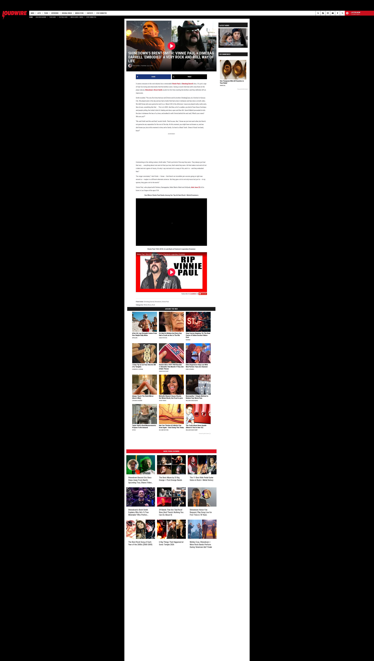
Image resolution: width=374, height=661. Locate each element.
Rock (153, 305)
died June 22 (195, 187)
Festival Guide (63, 17)
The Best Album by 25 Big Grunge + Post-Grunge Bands (170, 478)
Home (31, 17)
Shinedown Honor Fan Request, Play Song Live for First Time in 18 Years (201, 512)
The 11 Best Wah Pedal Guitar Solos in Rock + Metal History (201, 478)
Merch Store (79, 13)
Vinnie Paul (176, 84)
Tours (46, 13)
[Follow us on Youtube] (332, 13)
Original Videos (67, 13)
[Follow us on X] (342, 13)
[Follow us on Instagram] (327, 13)
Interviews (55, 13)
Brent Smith (158, 90)
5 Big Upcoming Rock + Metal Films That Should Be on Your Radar (232, 44)
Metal (145, 305)
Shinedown (149, 90)
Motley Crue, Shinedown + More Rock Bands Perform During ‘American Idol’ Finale (201, 544)
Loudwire (193, 294)
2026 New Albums (41, 17)
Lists (39, 13)
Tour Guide (52, 17)
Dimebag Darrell (187, 84)
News (32, 13)
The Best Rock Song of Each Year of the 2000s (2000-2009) (140, 543)
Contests (90, 13)
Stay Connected (91, 17)
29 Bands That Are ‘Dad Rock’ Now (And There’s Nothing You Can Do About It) (171, 512)
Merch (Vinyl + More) (77, 17)
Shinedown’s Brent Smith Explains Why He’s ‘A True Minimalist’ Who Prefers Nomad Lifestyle (138, 512)
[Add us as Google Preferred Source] (323, 13)
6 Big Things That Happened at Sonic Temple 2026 (171, 543)
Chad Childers (136, 65)
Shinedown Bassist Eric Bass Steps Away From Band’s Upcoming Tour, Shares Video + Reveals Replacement (140, 480)
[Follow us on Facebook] (337, 13)
